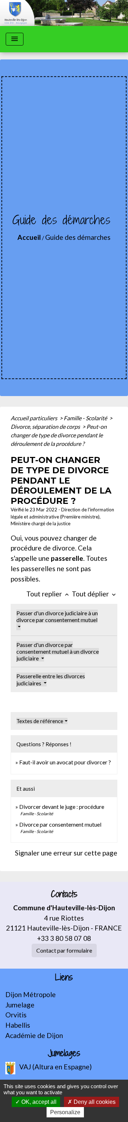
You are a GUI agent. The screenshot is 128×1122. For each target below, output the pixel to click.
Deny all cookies (94, 1102)
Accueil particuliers (34, 418)
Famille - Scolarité (86, 418)
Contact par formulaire (64, 950)
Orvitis (16, 1015)
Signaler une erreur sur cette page (66, 853)
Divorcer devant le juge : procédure (61, 806)
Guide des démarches (78, 237)
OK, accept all (38, 1102)
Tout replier (48, 594)
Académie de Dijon (34, 1035)
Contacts (64, 894)
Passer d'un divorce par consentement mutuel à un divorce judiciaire (57, 651)
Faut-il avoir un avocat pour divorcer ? (65, 762)
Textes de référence (39, 721)
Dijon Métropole (30, 994)
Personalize (65, 1112)
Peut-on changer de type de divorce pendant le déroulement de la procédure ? (59, 435)
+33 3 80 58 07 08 (64, 938)
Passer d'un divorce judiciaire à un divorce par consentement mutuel (57, 616)
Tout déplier (94, 594)
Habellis (17, 1025)
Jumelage (19, 1005)
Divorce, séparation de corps (46, 426)
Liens (64, 977)
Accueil (29, 237)
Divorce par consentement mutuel (60, 824)
